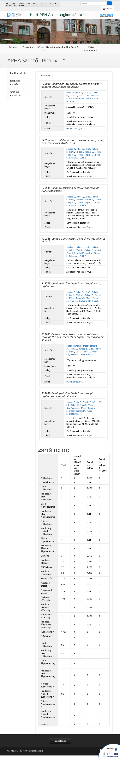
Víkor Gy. (88, 92)
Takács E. (89, 152)
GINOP (9, 5)
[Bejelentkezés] (55, 3)
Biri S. (88, 149)
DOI (68, 382)
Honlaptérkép (60, 741)
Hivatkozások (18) (74, 128)
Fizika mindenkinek (90, 48)
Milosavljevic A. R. (74, 92)
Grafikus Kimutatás (15, 94)
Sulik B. (83, 158)
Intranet (49, 3)
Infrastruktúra (44, 47)
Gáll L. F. (79, 352)
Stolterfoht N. (85, 301)
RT (42, 3)
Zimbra (14, 3)
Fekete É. (87, 402)
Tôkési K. (80, 152)
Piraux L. (73, 101)
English (108, 8)
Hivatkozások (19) (78, 382)
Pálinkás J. (74, 158)
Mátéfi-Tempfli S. (77, 98)
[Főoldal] (7, 3)
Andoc (35, 3)
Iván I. (71, 152)
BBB (28, 3)
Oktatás (75, 47)
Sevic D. (82, 95)
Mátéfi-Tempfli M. (85, 155)
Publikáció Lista (18, 73)
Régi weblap (19, 5)
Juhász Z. (70, 149)
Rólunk (12, 47)
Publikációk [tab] (45, 75)
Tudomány (27, 47)
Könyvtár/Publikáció (60, 47)
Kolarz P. (73, 95)
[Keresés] (109, 3)
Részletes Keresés (15, 82)
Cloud (21, 3)
